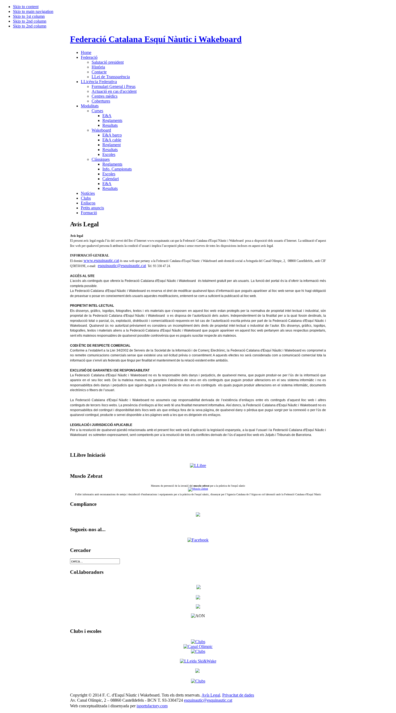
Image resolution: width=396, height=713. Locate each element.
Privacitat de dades (238, 695)
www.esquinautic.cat (101, 260)
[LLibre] (198, 465)
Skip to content (26, 6)
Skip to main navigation (33, 11)
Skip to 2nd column (29, 21)
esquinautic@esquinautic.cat (122, 265)
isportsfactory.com (152, 706)
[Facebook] (198, 540)
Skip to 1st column (29, 16)
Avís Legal (211, 695)
